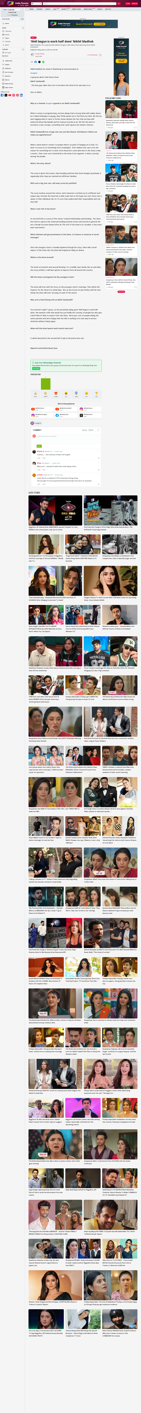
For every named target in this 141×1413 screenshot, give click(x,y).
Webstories (88, 9)
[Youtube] (9, 95)
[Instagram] (13, 95)
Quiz (54, 9)
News (4, 28)
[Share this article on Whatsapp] (43, 62)
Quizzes (7, 76)
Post (39, 446)
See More (5, 56)
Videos (7, 64)
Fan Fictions (9, 72)
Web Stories (9, 84)
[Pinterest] (17, 95)
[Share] (98, 458)
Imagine (33, 73)
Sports (7, 45)
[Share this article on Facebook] (35, 62)
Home (7, 23)
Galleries (8, 68)
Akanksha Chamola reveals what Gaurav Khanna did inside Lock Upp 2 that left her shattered (120, 123)
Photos (108, 9)
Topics (47, 9)
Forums (5, 49)
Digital (7, 38)
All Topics (8, 53)
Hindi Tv (33, 37)
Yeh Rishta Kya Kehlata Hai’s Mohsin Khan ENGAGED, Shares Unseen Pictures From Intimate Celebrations (120, 155)
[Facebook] (2, 95)
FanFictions (76, 9)
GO (119, 3)
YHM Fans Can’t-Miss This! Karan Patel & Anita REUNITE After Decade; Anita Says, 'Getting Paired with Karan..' (120, 217)
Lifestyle (7, 41)
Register (134, 3)
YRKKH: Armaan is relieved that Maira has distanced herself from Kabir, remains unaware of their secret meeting (120, 250)
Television (8, 31)
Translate (14, 15)
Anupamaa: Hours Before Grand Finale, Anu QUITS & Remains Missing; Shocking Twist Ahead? (121, 282)
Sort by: (84, 430)
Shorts (7, 80)
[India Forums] (17, 3)
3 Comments (93, 55)
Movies (7, 35)
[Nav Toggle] (3, 3)
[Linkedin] (21, 95)
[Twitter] (6, 95)
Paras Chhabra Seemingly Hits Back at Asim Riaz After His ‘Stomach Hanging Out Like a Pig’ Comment (121, 186)
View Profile (38, 56)
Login (128, 3)
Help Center (9, 87)
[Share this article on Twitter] (39, 62)
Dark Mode (6, 19)
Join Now (36, 368)
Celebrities (8, 61)
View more (121, 291)
